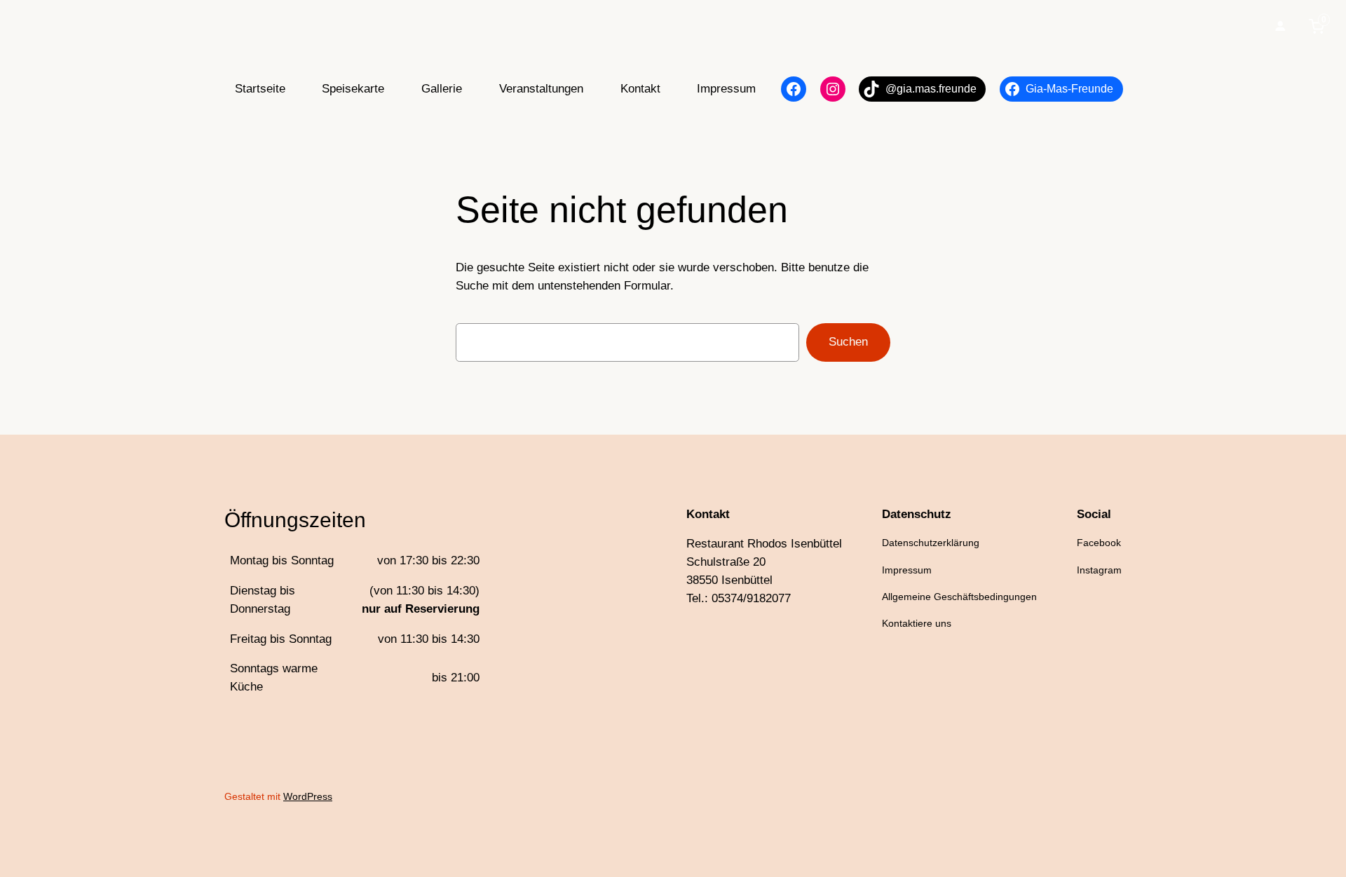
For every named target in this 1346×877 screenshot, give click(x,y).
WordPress (307, 796)
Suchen (848, 341)
